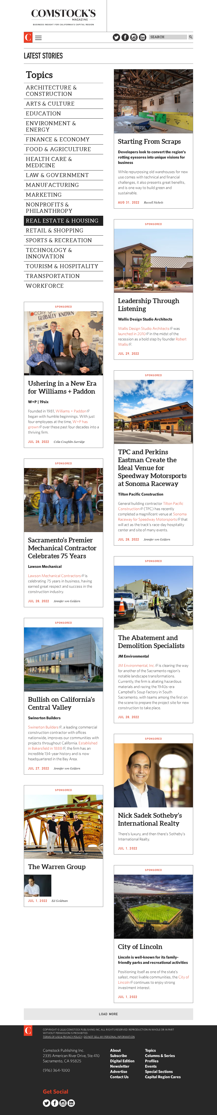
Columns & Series (160, 1055)
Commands (4, 1111)
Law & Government (57, 175)
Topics (150, 1050)
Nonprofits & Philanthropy (49, 208)
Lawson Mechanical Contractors (54, 575)
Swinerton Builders (43, 727)
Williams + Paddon (71, 411)
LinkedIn (142, 37)
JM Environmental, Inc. (136, 665)
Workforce (45, 286)
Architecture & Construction (51, 91)
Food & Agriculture (58, 149)
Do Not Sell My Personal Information (109, 1036)
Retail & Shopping (55, 230)
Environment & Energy (51, 126)
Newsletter (119, 1066)
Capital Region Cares (163, 1076)
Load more (108, 1014)
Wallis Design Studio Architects (143, 328)
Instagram (134, 37)
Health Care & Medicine (49, 162)
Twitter (116, 37)
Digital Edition (122, 1061)
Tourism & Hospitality (62, 266)
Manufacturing (52, 185)
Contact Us (119, 1076)
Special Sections (159, 1071)
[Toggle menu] (38, 37)
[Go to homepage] (63, 17)
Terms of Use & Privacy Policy (62, 1036)
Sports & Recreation (59, 240)
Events (151, 1066)
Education (43, 113)
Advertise (118, 1071)
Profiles (152, 1061)
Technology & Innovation (49, 253)
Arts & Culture (50, 104)
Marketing (44, 195)
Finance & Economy (58, 139)
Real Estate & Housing (62, 221)
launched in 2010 (132, 333)
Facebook (125, 37)
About (115, 1050)
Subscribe (118, 1055)
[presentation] (28, 37)
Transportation (53, 276)
